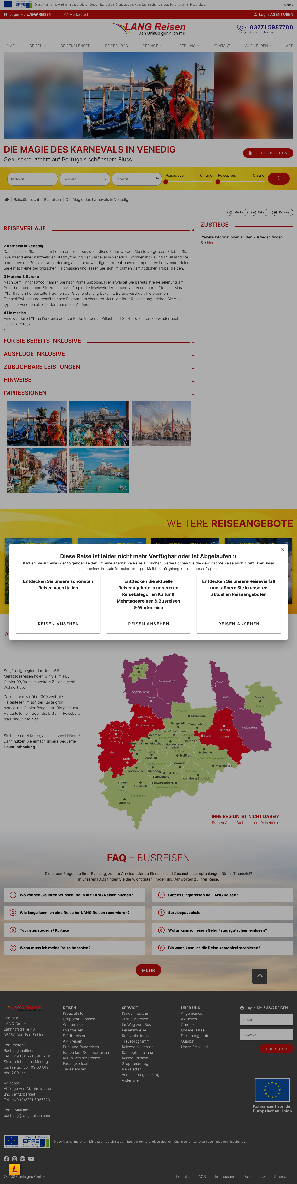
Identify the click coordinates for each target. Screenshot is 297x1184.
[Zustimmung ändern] (14, 1169)
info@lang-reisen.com (181, 568)
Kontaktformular (115, 568)
